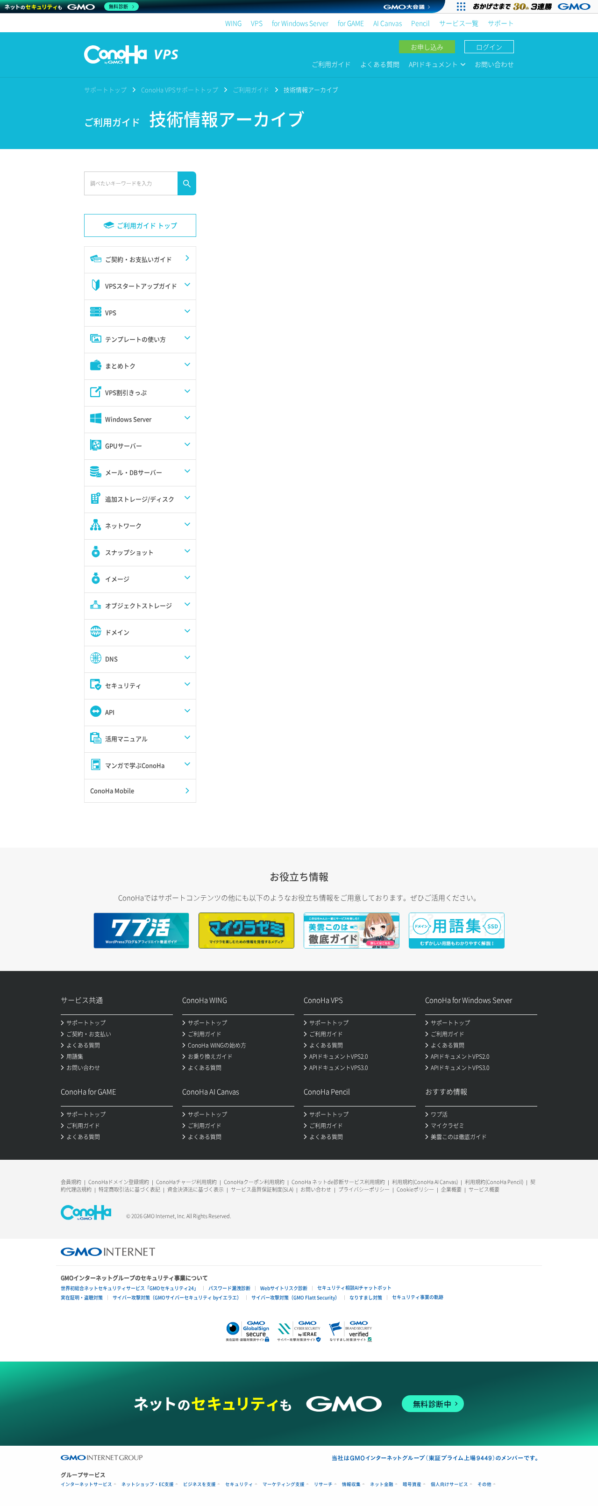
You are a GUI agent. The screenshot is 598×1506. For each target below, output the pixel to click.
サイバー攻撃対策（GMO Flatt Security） (295, 1297)
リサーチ (323, 1484)
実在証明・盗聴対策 (82, 1297)
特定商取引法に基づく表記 (129, 1189)
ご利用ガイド (331, 64)
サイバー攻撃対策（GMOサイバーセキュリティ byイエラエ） (177, 1297)
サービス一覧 (458, 23)
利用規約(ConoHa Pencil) (494, 1182)
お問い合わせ (494, 64)
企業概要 (451, 1189)
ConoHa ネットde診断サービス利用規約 (338, 1182)
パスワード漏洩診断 (229, 1288)
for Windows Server (300, 23)
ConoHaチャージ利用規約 (186, 1182)
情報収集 (351, 1484)
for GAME (351, 23)
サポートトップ (105, 89)
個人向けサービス (449, 1484)
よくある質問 (379, 64)
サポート (501, 23)
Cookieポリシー (415, 1189)
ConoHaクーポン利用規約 (254, 1182)
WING (233, 23)
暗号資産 (412, 1484)
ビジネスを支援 (199, 1484)
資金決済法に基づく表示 (195, 1189)
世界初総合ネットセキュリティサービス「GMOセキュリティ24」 (130, 1288)
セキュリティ (239, 1484)
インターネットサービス (86, 1484)
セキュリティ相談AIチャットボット (354, 1287)
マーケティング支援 (284, 1484)
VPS (257, 23)
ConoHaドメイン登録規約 (118, 1182)
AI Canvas (387, 23)
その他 (484, 1484)
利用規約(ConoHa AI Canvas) (425, 1182)
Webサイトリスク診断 (283, 1288)
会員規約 (71, 1182)
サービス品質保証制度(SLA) (262, 1189)
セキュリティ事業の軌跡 (417, 1296)
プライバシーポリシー (364, 1189)
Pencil (420, 23)
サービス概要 (484, 1189)
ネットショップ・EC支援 (147, 1484)
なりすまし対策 (365, 1297)
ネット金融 (381, 1484)
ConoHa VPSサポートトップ (179, 89)
